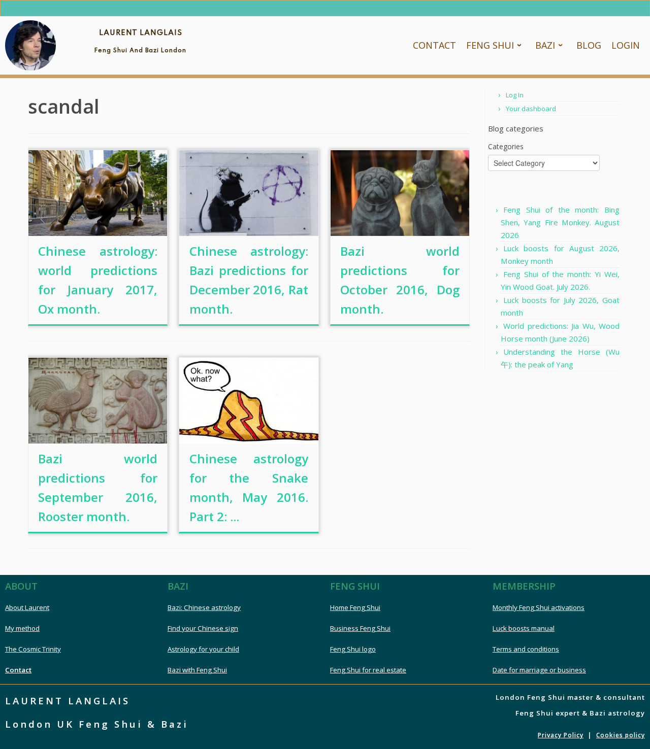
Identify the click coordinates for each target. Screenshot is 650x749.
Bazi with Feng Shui (197, 669)
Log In (515, 94)
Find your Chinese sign (203, 628)
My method (22, 628)
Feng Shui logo (353, 649)
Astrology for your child (203, 649)
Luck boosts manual (524, 628)
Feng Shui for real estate (368, 669)
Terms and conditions (526, 649)
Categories (506, 146)
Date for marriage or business (539, 669)
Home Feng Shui (355, 607)
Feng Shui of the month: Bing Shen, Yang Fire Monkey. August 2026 (560, 222)
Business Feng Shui (360, 628)
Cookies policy (620, 735)
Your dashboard (531, 108)
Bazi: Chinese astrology (204, 607)
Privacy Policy (560, 735)
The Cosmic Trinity (33, 649)
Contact (18, 669)
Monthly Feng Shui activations (538, 607)
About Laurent (27, 607)
